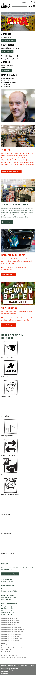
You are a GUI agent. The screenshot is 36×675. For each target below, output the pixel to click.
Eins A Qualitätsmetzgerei (11, 627)
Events (3, 646)
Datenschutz (4, 673)
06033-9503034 (7, 579)
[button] (32, 2)
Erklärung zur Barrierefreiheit (9, 668)
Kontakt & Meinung (7, 652)
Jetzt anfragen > (7, 222)
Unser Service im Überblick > (11, 171)
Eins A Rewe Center (9, 618)
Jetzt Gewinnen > (7, 51)
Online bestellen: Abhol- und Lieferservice (14, 657)
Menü (30, 6)
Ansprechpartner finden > (10, 574)
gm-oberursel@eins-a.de (9, 82)
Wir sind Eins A (6, 650)
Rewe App (25, 2)
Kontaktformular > (7, 581)
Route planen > (7, 71)
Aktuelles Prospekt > (8, 41)
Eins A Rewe (8, 624)
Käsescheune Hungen (8, 655)
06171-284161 (7, 85)
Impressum (4, 671)
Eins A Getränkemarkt (11, 634)
